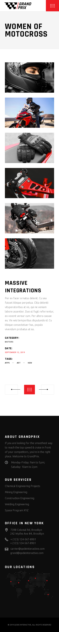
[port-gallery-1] (29, 77)
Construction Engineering (19, 498)
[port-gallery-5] (29, 218)
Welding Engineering (17, 504)
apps (7, 363)
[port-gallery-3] (29, 148)
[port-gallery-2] (29, 113)
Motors (9, 342)
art (18, 363)
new (30, 363)
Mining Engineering (16, 492)
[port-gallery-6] (29, 253)
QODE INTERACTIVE (22, 625)
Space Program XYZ (17, 510)
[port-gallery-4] (29, 183)
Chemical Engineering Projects (22, 486)
